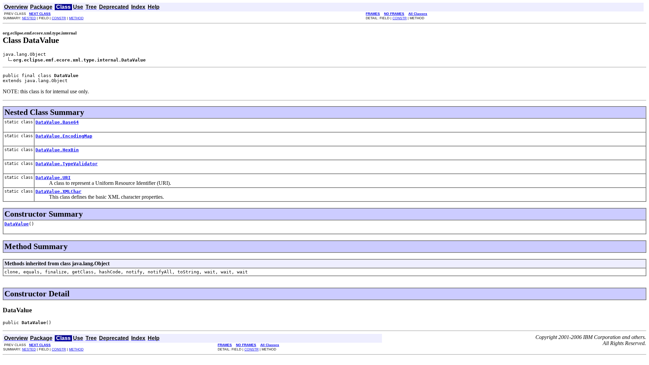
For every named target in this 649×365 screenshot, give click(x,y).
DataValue (16, 223)
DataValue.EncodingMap (63, 136)
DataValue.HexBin (57, 149)
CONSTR (59, 18)
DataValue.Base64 (57, 122)
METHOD (76, 18)
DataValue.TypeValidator (66, 163)
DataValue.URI (53, 177)
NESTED (29, 18)
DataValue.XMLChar (58, 191)
